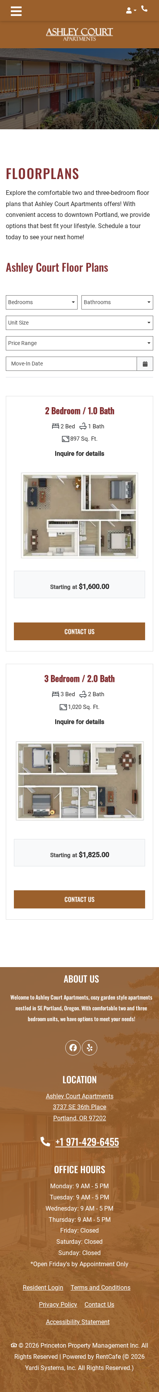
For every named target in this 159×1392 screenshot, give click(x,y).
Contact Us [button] (104, 631)
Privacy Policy (58, 1304)
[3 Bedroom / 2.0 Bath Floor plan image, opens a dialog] (79, 780)
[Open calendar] (145, 364)
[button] (131, 10)
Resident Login (43, 1287)
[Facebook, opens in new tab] (73, 1047)
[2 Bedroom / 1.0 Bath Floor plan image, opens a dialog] (79, 513)
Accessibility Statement (78, 1322)
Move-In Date (27, 363)
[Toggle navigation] (16, 10)
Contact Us (99, 1304)
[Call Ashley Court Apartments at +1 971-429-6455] (145, 8)
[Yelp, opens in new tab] (89, 1047)
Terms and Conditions (100, 1287)
